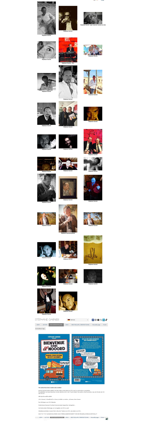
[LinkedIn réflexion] (103, 320)
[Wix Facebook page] (93, 320)
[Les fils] (98, 320)
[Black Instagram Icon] (95, 320)
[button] (67, 324)
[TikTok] (106, 320)
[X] (101, 320)
